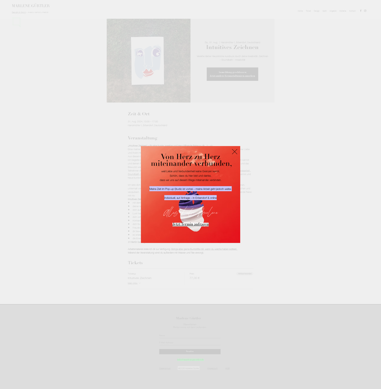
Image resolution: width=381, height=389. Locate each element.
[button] (234, 151)
